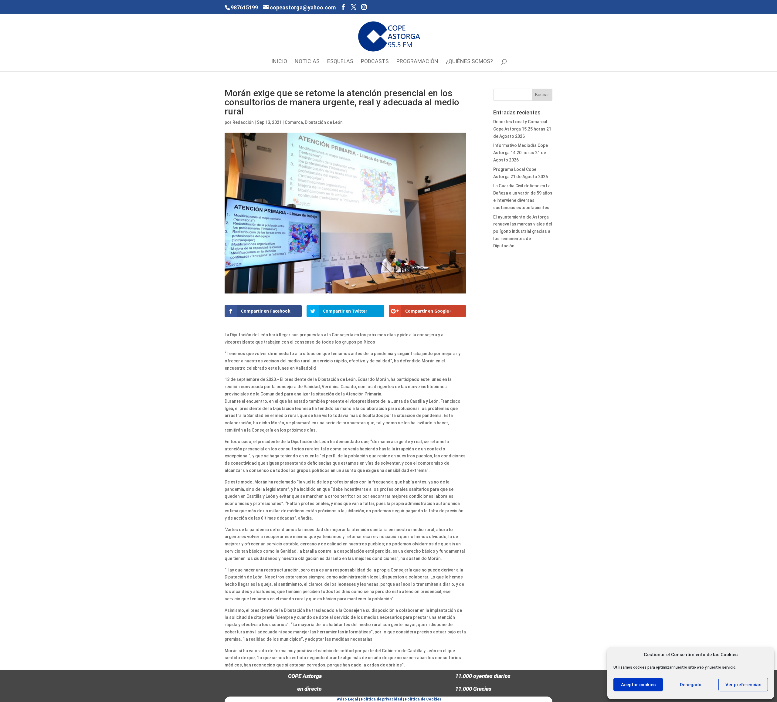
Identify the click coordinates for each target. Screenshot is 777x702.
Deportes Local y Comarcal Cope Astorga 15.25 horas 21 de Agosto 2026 (522, 129)
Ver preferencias (743, 684)
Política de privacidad (381, 699)
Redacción (243, 122)
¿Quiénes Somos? (469, 61)
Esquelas (340, 61)
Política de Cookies (423, 699)
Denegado (690, 684)
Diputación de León (324, 122)
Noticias (307, 61)
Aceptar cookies (638, 684)
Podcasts (375, 61)
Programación (417, 61)
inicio (279, 61)
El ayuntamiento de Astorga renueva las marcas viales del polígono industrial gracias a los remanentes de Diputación (522, 231)
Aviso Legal (347, 699)
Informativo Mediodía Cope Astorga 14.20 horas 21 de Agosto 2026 (520, 152)
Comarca (294, 122)
